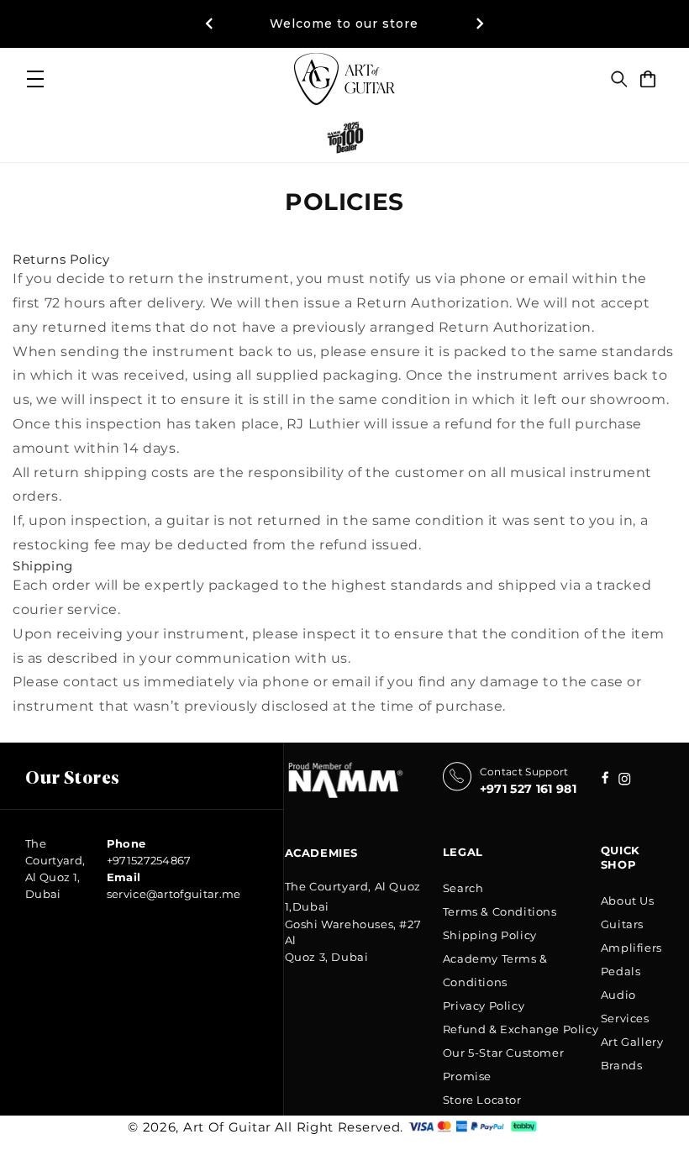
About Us (628, 900)
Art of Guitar (227, 1127)
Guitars (622, 924)
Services (625, 1018)
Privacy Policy (483, 1005)
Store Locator (482, 1099)
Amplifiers (631, 947)
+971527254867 (149, 860)
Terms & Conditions (500, 911)
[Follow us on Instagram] (605, 779)
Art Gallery (632, 1041)
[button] (619, 79)
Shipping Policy (490, 935)
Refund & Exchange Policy (520, 1029)
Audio (618, 994)
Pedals (621, 971)
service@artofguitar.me (174, 894)
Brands (622, 1065)
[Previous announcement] (209, 23)
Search (463, 888)
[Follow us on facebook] (624, 781)
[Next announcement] (479, 23)
